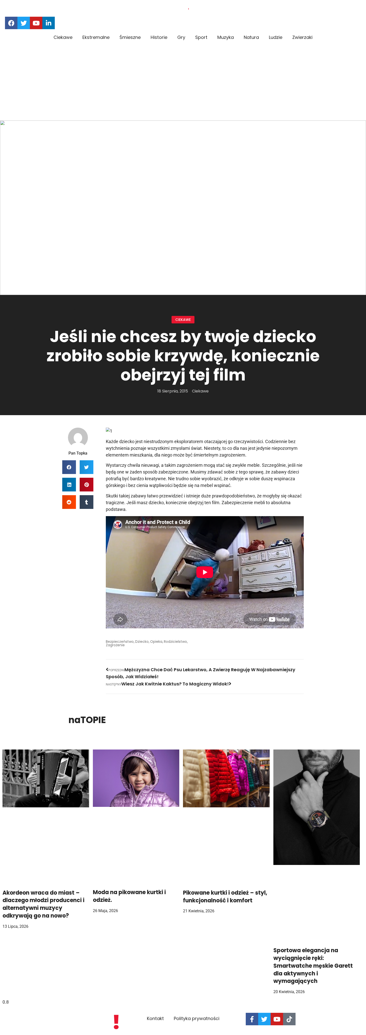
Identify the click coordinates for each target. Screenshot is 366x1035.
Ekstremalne (96, 37)
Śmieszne (130, 37)
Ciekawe (63, 37)
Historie (159, 37)
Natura (251, 37)
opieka (156, 641)
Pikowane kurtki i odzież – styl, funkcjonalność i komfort (225, 896)
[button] (69, 467)
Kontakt (155, 1018)
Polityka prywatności (196, 1018)
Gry (181, 37)
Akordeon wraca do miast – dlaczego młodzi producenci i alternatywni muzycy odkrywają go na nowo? (43, 904)
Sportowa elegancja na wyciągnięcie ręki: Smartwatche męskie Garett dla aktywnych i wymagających (313, 965)
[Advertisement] (183, 83)
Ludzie (275, 37)
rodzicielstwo (175, 641)
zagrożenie (115, 645)
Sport (201, 37)
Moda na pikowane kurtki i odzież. (129, 896)
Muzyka (225, 37)
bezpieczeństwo (120, 641)
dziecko (142, 641)
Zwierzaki (302, 37)
